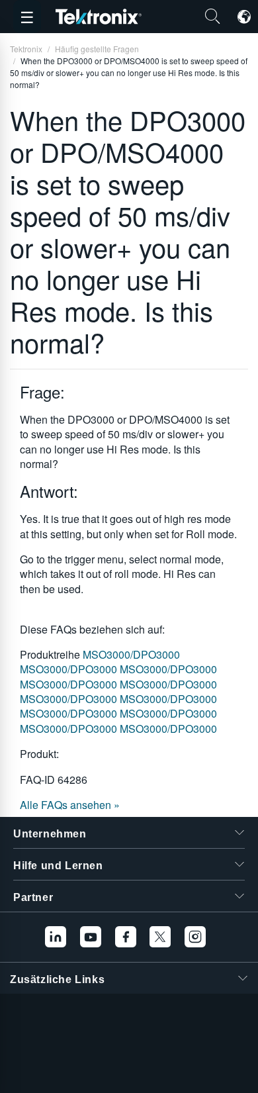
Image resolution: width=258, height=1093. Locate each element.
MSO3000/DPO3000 (131, 654)
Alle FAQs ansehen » (70, 804)
